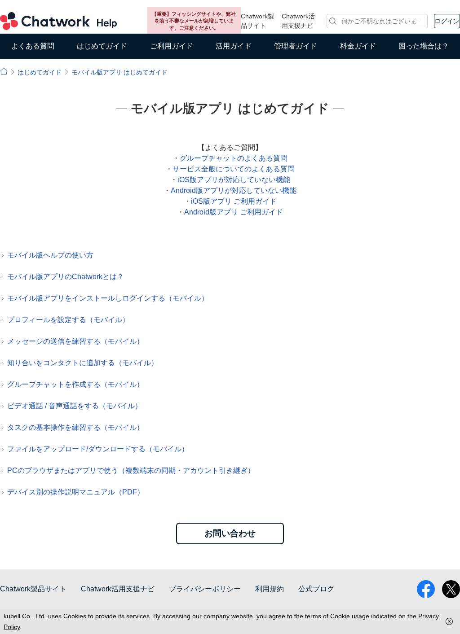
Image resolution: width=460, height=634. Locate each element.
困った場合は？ (423, 46)
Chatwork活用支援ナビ (298, 21)
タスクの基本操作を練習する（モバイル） (75, 427)
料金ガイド (358, 46)
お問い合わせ (230, 533)
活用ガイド (234, 46)
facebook (426, 589)
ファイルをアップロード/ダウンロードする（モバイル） (98, 449)
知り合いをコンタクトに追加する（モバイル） (82, 363)
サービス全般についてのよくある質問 (233, 169)
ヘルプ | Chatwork (4, 71)
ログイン (447, 21)
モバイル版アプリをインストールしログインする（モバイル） (107, 298)
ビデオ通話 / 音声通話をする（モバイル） (74, 406)
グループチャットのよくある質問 (234, 158)
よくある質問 (32, 46)
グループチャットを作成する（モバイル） (75, 384)
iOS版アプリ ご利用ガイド (234, 201)
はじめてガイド (102, 46)
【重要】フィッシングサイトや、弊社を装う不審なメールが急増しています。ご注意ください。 (194, 21)
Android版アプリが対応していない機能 (233, 190)
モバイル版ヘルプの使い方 (50, 255)
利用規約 (269, 589)
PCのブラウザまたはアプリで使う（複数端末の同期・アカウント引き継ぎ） (131, 470)
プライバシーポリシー (205, 589)
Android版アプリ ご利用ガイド (233, 212)
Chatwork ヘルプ (58, 21)
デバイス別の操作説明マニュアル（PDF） (75, 492)
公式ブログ (316, 589)
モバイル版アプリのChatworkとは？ (65, 276)
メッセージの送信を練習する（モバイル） (75, 341)
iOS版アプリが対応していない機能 (233, 180)
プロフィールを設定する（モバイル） (68, 320)
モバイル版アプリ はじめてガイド (119, 72)
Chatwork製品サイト (257, 21)
